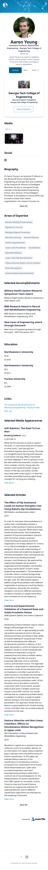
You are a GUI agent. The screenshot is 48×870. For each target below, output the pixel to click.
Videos (7, 129)
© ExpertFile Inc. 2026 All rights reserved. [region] (24, 863)
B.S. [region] (5, 383)
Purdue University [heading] (14, 378)
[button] (5, 160)
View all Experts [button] (23, 109)
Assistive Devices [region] (31, 237)
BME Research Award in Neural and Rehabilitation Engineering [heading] (22, 308)
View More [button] (9, 482)
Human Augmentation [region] (15, 242)
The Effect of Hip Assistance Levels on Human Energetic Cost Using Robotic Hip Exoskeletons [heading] (22, 506)
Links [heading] (7, 398)
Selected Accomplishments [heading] (22, 283)
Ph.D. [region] (6, 356)
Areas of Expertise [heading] (16, 215)
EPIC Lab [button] (8, 411)
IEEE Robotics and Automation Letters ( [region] (20, 512)
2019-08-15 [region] (11, 439)
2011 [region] (9, 373)
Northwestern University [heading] (18, 352)
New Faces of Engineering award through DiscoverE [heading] (23, 324)
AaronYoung (24, 42)
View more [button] (9, 600)
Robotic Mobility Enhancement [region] (18, 222)
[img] (24, 84)
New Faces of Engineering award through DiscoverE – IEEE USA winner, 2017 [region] (22, 330)
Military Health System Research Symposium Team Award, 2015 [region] (24, 299)
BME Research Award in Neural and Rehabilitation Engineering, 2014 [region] (19, 315)
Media (8, 123)
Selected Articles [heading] (15, 495)
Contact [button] (15, 70)
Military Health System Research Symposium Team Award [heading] (23, 292)
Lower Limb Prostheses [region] (15, 247)
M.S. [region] (6, 369)
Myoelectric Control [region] (14, 227)
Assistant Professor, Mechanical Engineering (24, 48)
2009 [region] (9, 386)
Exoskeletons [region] (34, 247)
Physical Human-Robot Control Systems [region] (22, 263)
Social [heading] (8, 153)
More (26, 70)
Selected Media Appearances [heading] (23, 420)
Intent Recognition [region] (13, 268)
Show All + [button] (24, 206)
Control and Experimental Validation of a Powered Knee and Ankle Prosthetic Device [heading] (23, 609)
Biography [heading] (11, 169)
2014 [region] (9, 359)
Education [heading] (11, 344)
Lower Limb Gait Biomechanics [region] (18, 258)
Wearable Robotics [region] (13, 253)
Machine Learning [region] (13, 237)
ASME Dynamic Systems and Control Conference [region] (23, 615)
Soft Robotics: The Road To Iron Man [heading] (22, 430)
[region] (24, 53)
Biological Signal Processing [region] (17, 232)
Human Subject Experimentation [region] (19, 273)
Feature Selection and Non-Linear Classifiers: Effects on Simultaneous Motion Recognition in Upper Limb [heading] (24, 725)
